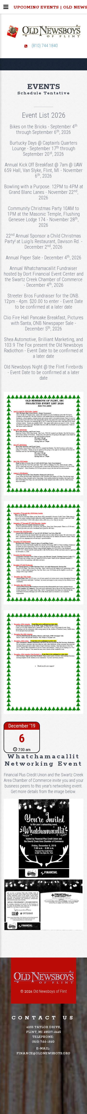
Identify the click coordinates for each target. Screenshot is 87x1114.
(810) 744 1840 (45, 45)
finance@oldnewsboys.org (43, 1053)
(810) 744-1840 (43, 1042)
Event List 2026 (43, 115)
